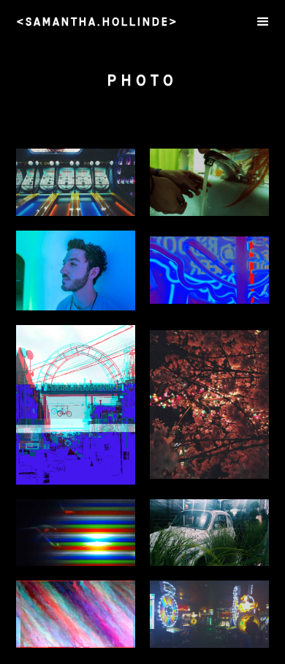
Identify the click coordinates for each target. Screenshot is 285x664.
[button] (263, 22)
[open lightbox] (75, 182)
